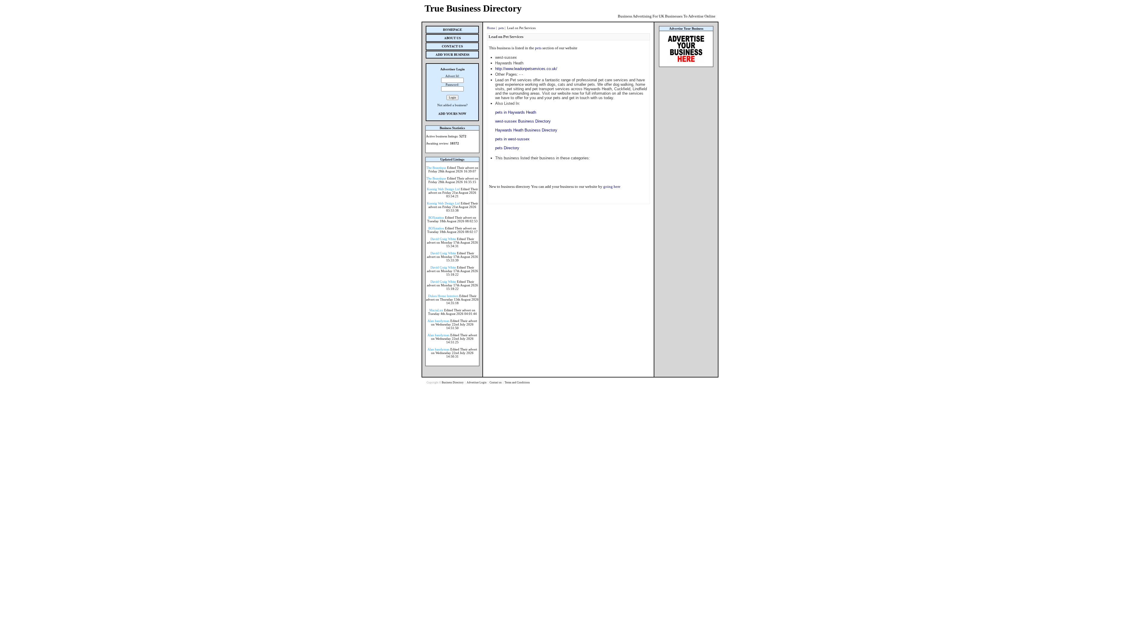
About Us (452, 38)
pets (501, 28)
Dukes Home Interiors (443, 296)
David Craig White (443, 239)
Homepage (452, 29)
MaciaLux (436, 310)
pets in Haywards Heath (515, 112)
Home (491, 28)
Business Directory (453, 382)
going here (611, 186)
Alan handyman (438, 321)
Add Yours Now (452, 113)
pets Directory (507, 148)
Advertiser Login (477, 382)
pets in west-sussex (512, 139)
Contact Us (452, 46)
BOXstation (436, 217)
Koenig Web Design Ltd (443, 189)
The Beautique (436, 167)
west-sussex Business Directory (523, 121)
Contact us (496, 382)
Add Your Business (452, 54)
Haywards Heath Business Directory (526, 130)
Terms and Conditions (517, 382)
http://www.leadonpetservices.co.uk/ (526, 68)
